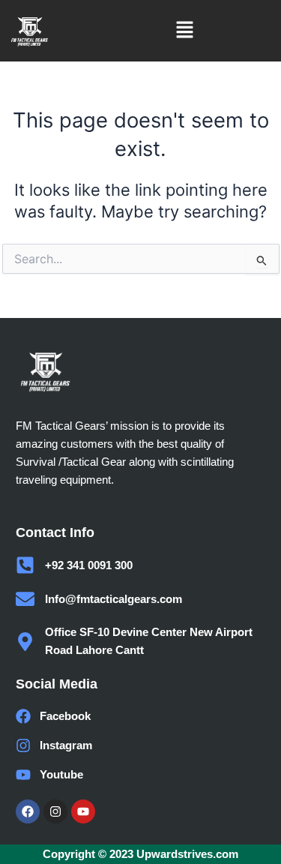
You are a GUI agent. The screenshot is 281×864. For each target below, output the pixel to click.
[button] (184, 31)
